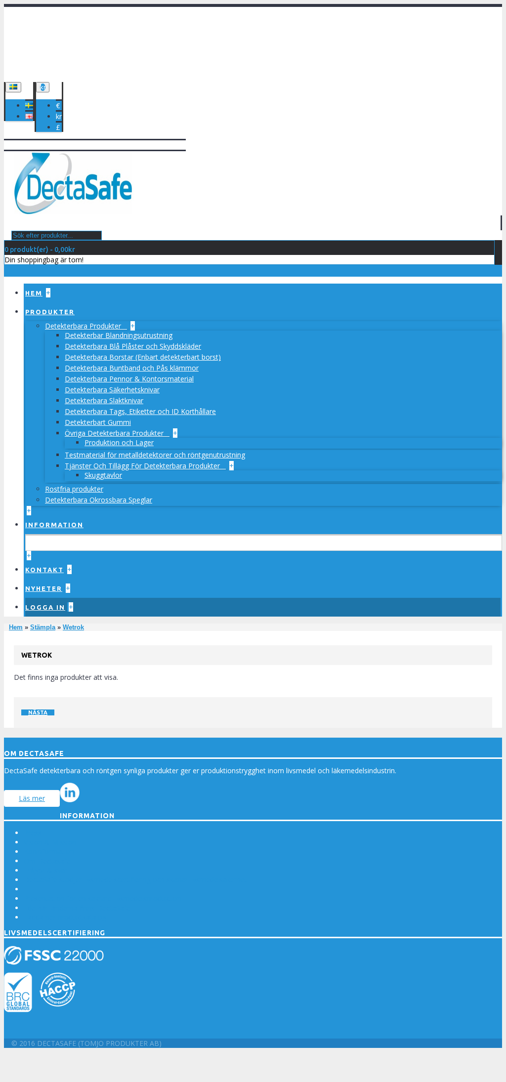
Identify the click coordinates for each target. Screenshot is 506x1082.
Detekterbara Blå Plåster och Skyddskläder (133, 346)
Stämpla (42, 627)
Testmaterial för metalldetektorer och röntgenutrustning (155, 454)
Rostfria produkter (74, 489)
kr (59, 116)
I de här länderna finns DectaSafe (77, 908)
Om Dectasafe (47, 861)
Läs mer (32, 798)
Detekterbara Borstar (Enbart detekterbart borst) (143, 357)
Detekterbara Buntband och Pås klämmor (132, 368)
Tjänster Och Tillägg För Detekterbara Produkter (143, 465)
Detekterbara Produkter (84, 326)
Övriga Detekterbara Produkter (115, 433)
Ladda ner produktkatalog (65, 917)
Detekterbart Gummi (98, 422)
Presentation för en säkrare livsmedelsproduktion (102, 898)
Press (33, 832)
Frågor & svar (46, 870)
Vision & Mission (50, 842)
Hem (16, 627)
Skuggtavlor (103, 475)
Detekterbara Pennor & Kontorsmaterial (129, 378)
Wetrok (73, 627)
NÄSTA (37, 712)
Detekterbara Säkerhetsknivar (112, 389)
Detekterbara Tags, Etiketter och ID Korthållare (140, 411)
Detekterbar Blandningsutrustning (118, 335)
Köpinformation (49, 851)
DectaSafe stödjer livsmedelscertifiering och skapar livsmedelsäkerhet (135, 879)
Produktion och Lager (119, 442)
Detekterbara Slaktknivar (104, 400)
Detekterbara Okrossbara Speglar (98, 499)
